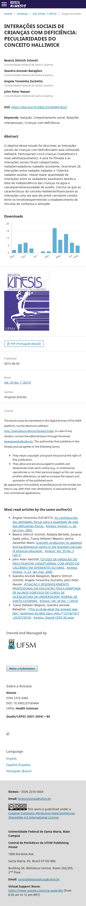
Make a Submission (22, 668)
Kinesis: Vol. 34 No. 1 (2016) (59, 601)
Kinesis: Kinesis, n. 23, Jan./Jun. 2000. (45, 570)
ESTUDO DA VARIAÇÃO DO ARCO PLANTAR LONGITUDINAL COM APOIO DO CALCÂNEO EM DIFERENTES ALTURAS (46, 563)
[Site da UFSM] (22, 650)
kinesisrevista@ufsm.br (18, 441)
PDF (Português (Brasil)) (25, 344)
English (11, 759)
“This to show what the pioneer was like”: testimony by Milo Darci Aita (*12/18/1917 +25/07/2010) (46, 613)
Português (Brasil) (19, 771)
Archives (22, 14)
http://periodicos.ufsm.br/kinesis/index (29, 431)
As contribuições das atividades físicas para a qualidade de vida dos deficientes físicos (45, 522)
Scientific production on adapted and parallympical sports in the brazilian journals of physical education (47, 547)
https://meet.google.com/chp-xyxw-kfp (35, 890)
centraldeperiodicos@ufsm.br (39, 879)
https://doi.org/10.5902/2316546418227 (39, 107)
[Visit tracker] (8, 734)
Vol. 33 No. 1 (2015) (45, 14)
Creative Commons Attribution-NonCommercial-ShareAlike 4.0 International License (41, 815)
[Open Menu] (4, 4)
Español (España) (18, 765)
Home (8, 14)
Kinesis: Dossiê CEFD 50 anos (54, 617)
